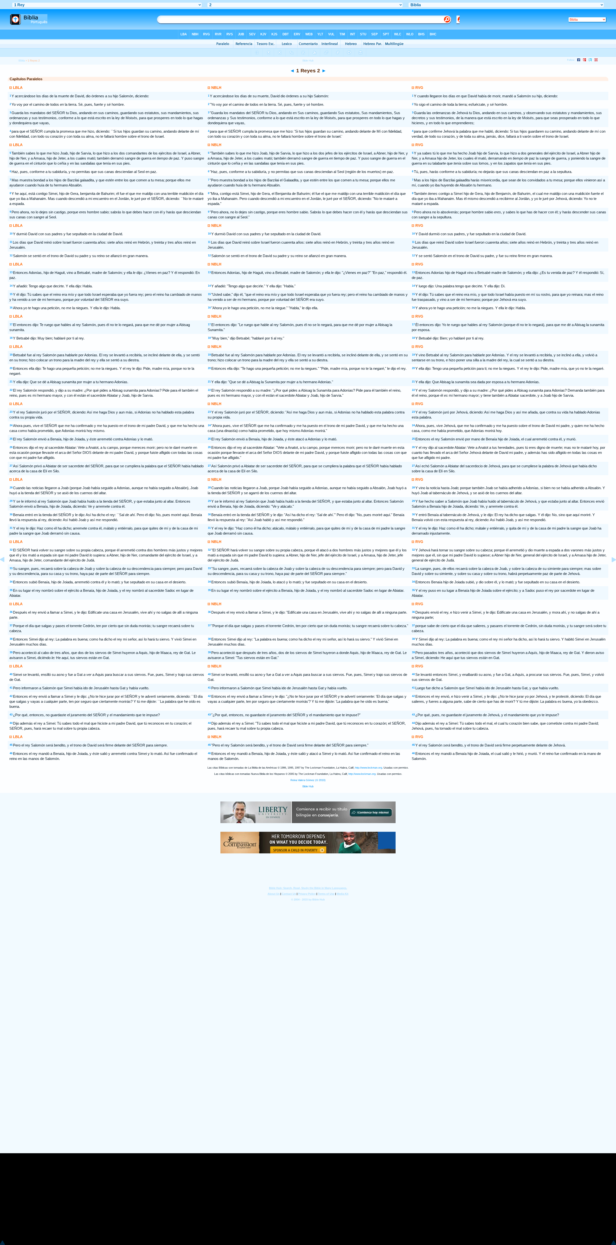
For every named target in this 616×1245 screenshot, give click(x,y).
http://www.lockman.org (368, 767)
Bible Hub (308, 786)
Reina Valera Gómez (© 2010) (308, 780)
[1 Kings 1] (6, 570)
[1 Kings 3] (610, 570)
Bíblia (22, 60)
